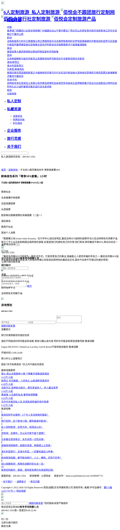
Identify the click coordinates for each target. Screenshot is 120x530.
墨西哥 (22, 51)
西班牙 (50, 41)
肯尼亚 (19, 83)
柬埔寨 (111, 72)
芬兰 (25, 41)
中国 (9, 27)
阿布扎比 (11, 86)
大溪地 (78, 72)
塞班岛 (19, 76)
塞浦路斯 (82, 44)
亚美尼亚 (28, 44)
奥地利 (69, 41)
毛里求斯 (47, 86)
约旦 (39, 86)
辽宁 (11, 34)
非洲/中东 (12, 79)
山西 (21, 34)
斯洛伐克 (54, 44)
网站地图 (21, 491)
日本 (9, 58)
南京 (93, 30)
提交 (29, 286)
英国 (14, 41)
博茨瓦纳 (54, 83)
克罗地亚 (77, 41)
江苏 (107, 30)
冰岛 (56, 41)
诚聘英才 (21, 481)
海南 (98, 30)
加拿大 (15, 51)
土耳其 (31, 83)
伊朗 (79, 83)
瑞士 (35, 41)
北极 (9, 93)
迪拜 (9, 83)
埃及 (25, 83)
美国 (9, 51)
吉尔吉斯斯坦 (66, 58)
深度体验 (17, 116)
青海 (103, 30)
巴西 (51, 51)
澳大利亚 (11, 65)
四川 (23, 30)
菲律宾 (90, 72)
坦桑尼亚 (32, 86)
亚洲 (9, 55)
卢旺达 (90, 83)
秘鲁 (56, 51)
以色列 (38, 83)
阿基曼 (24, 86)
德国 (44, 41)
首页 (3, 170)
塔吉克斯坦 (78, 58)
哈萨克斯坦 (53, 58)
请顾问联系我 (8, 326)
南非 (14, 83)
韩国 (14, 58)
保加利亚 (100, 41)
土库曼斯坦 (41, 58)
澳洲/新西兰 (13, 62)
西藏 (18, 30)
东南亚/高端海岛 (15, 69)
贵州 (89, 30)
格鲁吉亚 (37, 44)
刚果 (84, 83)
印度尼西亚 (17, 72)
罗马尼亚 (110, 41)
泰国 (9, 72)
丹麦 (93, 41)
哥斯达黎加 (31, 51)
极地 (9, 90)
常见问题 (35, 481)
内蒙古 (64, 30)
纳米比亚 (72, 83)
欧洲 (9, 37)
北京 (75, 30)
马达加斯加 (99, 83)
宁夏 (58, 30)
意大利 (19, 41)
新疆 (37, 30)
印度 (49, 72)
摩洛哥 (45, 83)
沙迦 (18, 86)
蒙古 (105, 72)
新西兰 (19, 65)
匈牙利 (45, 44)
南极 (14, 93)
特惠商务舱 (19, 119)
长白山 (52, 30)
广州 (42, 30)
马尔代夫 (56, 72)
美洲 (9, 48)
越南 (25, 72)
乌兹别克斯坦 (28, 58)
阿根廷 (40, 51)
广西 (70, 30)
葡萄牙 (66, 44)
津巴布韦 (63, 83)
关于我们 (7, 481)
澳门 (14, 30)
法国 (9, 41)
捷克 (89, 41)
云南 (28, 30)
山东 (79, 30)
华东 (112, 30)
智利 (46, 51)
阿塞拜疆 (18, 44)
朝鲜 (18, 58)
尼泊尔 (64, 72)
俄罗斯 (62, 41)
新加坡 (71, 72)
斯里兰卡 (32, 72)
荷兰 (39, 41)
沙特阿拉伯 (111, 83)
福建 (46, 30)
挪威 (84, 41)
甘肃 (32, 30)
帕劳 (44, 72)
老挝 (84, 72)
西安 (84, 30)
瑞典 (61, 44)
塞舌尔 (12, 76)
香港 (9, 30)
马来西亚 (98, 72)
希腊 (30, 41)
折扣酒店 (17, 123)
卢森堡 (73, 44)
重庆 (16, 34)
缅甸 (39, 72)
